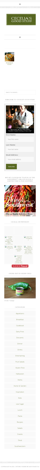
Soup (20, 440)
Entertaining (20, 356)
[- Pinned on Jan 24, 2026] (9, 256)
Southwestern (20, 446)
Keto (20, 398)
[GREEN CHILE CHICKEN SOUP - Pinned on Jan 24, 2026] (19, 249)
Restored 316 (34, 466)
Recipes (20, 422)
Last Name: (10, 145)
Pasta (20, 416)
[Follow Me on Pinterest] (20, 266)
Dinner (20, 344)
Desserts (19, 338)
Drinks (20, 350)
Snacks (20, 434)
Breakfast (20, 319)
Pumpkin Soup (9, 63)
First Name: (11, 135)
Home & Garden (20, 386)
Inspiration (20, 392)
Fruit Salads (20, 362)
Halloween (20, 374)
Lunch (20, 410)
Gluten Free (20, 368)
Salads (20, 428)
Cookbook (20, 325)
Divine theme (20, 466)
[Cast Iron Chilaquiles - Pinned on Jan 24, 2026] (28, 238)
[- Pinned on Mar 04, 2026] (9, 227)
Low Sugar (20, 404)
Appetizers (20, 313)
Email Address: (12, 155)
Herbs (20, 380)
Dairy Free (20, 331)
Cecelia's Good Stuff (21, 19)
